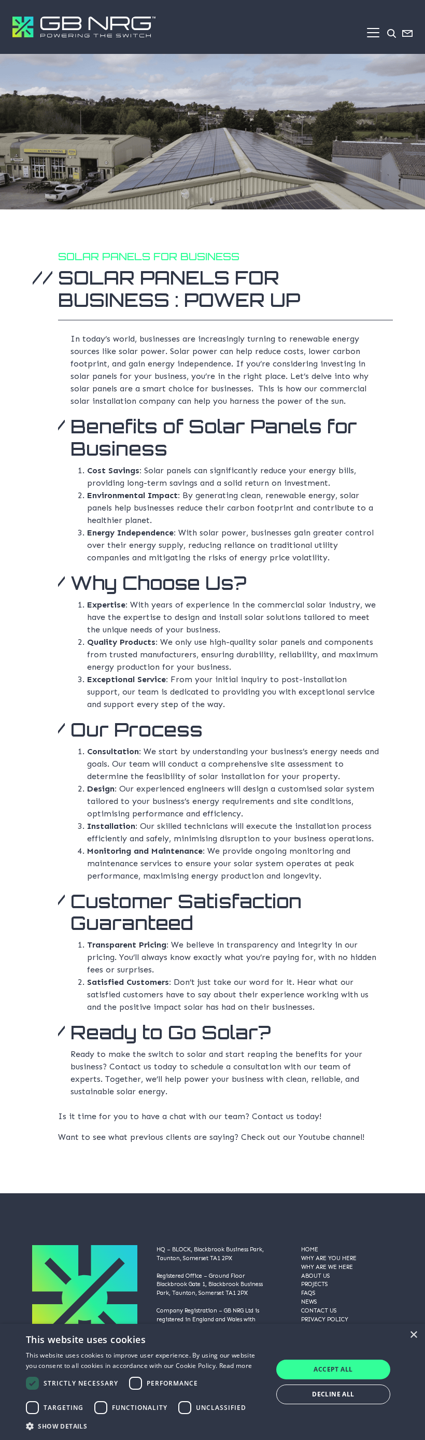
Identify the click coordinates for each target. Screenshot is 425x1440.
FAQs (308, 1292)
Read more (235, 1365)
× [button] (413, 1335)
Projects (314, 1284)
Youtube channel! (331, 1137)
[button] (145, 1426)
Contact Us (319, 1310)
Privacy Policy (324, 1319)
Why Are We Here (327, 1266)
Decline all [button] (333, 1394)
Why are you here (329, 1258)
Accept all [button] (333, 1369)
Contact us (273, 1116)
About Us (315, 1275)
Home (309, 1249)
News (309, 1301)
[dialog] (212, 1382)
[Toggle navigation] (373, 33)
